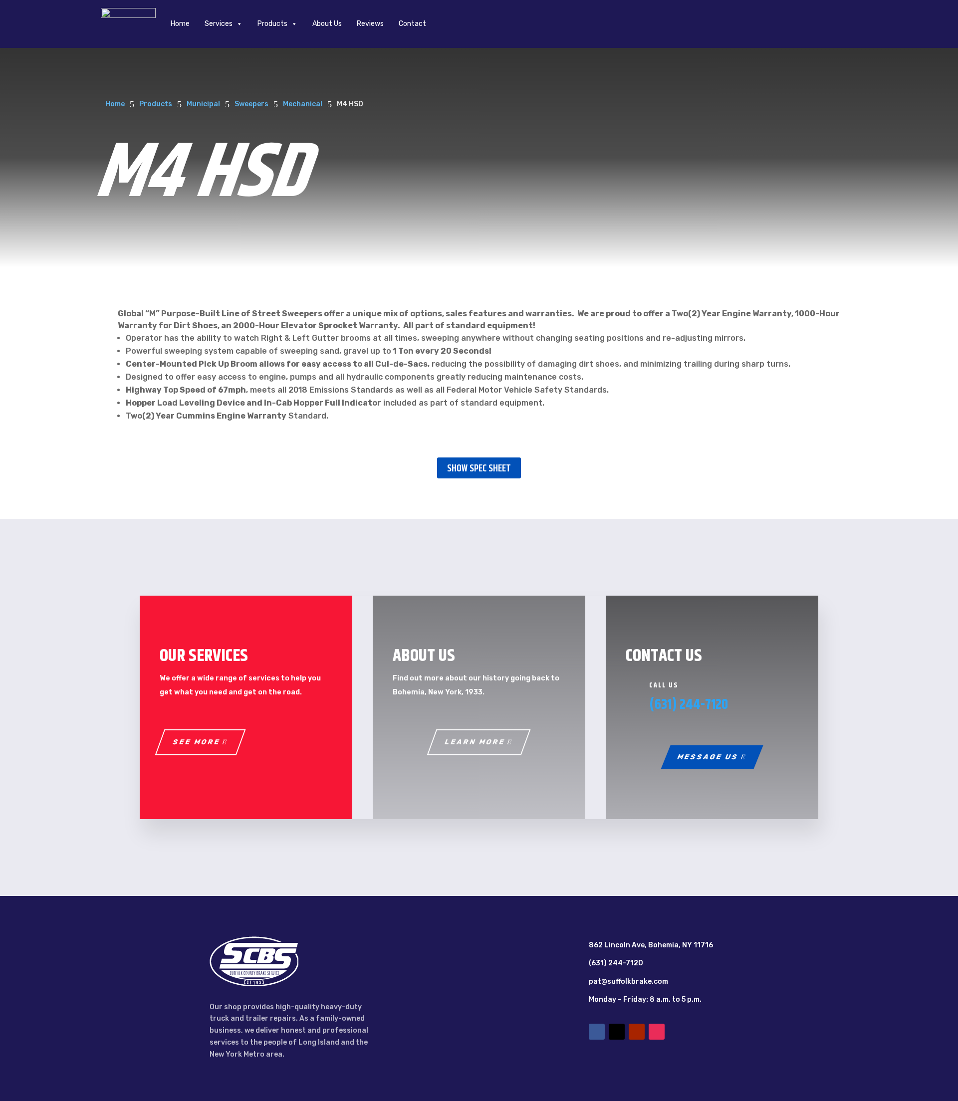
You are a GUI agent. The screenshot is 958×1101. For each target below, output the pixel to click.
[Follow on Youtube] (637, 1032)
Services (219, 23)
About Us (327, 23)
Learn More (475, 742)
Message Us (708, 757)
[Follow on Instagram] (657, 1032)
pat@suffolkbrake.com (628, 981)
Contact (412, 23)
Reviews (370, 23)
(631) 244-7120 (688, 704)
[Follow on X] (617, 1032)
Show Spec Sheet (479, 468)
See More (196, 742)
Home (180, 23)
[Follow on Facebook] (597, 1032)
